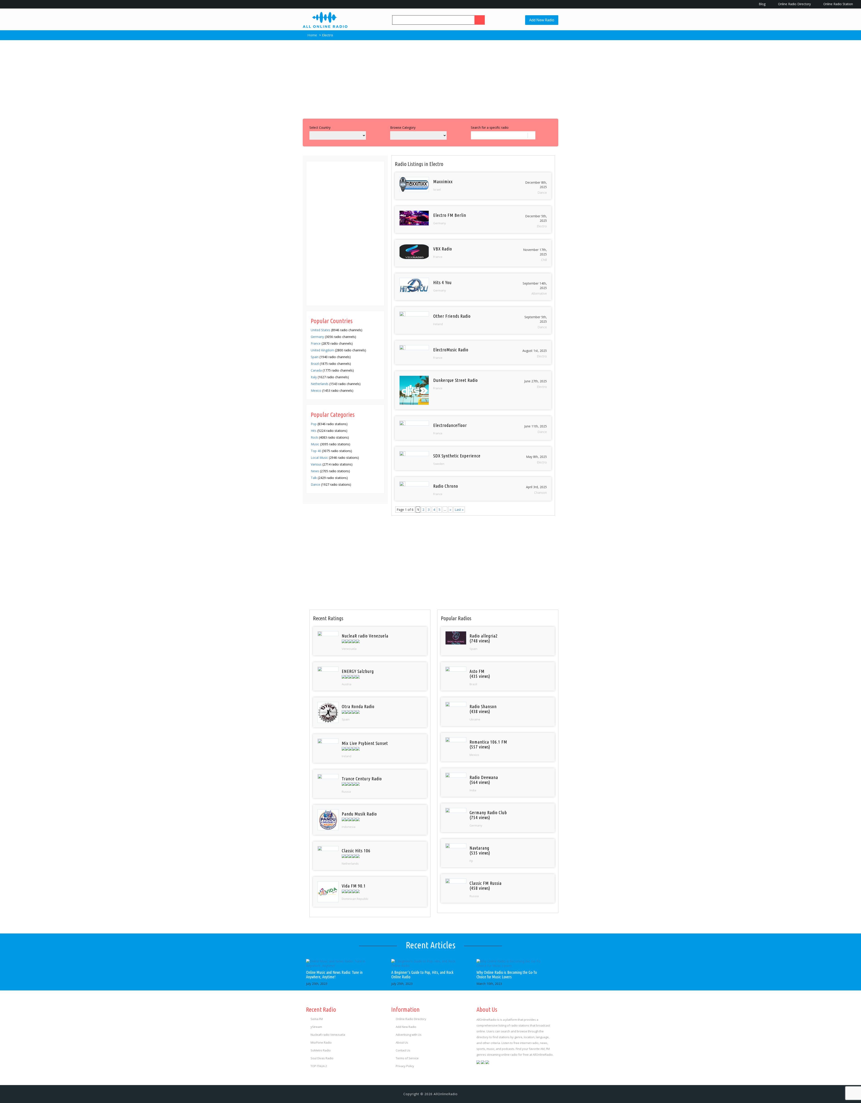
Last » (459, 509)
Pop (314, 424)
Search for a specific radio (490, 127)
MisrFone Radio (321, 1042)
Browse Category (402, 127)
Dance (315, 484)
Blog (761, 4)
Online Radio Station (837, 4)
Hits (313, 431)
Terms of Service (407, 1058)
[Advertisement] (430, 78)
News (315, 471)
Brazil (315, 363)
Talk (314, 478)
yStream (316, 1027)
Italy (314, 377)
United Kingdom (322, 350)
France (316, 343)
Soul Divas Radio (322, 1058)
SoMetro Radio (321, 1050)
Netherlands (319, 384)
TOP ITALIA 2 (319, 1066)
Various (316, 464)
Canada (316, 370)
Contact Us (403, 1050)
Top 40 (316, 451)
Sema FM (317, 1019)
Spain (315, 357)
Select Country (319, 127)
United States (320, 330)
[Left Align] (479, 20)
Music (315, 444)
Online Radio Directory (794, 4)
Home (312, 35)
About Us (402, 1042)
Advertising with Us (409, 1035)
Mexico (316, 390)
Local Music (319, 457)
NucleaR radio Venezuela (328, 1035)
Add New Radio (541, 19)
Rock (314, 437)
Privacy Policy (405, 1066)
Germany (317, 337)
